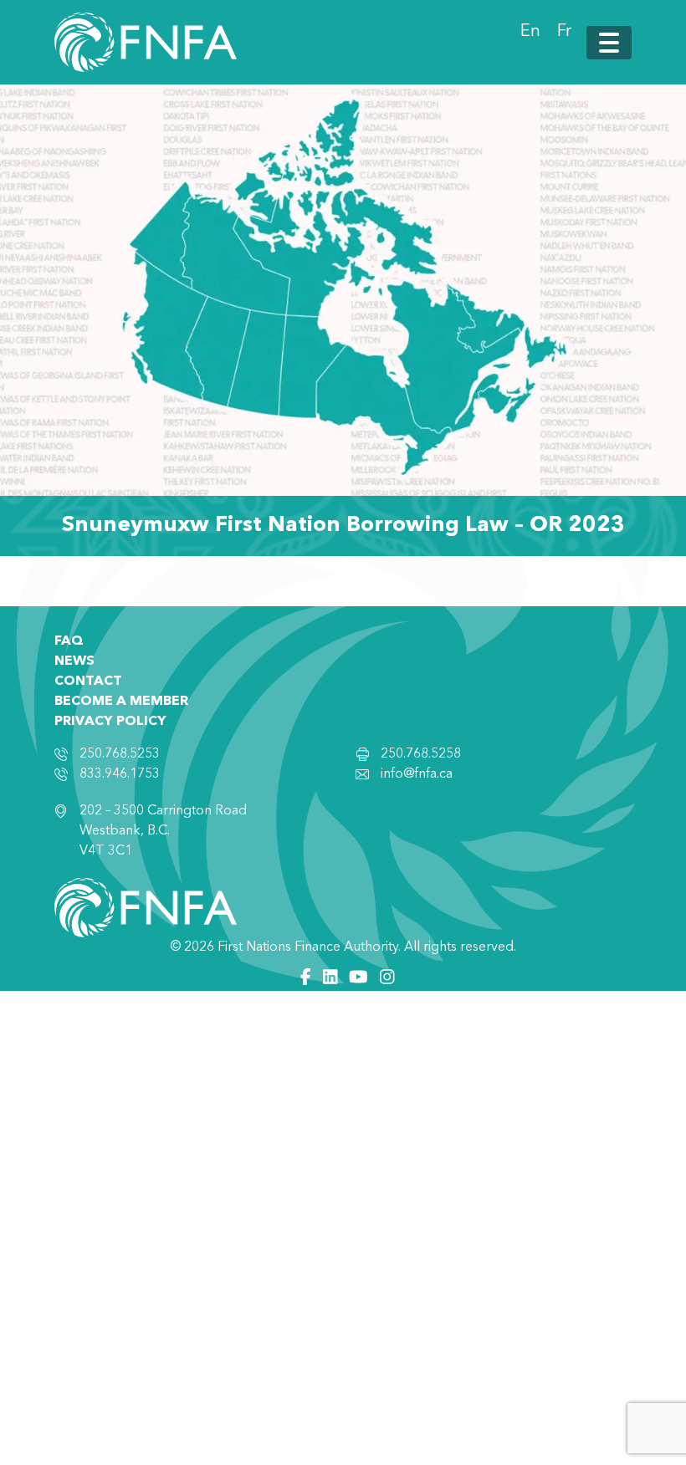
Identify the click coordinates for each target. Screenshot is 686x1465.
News (74, 661)
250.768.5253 (119, 754)
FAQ (69, 641)
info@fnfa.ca (417, 774)
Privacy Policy (110, 721)
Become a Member (121, 701)
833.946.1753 (119, 774)
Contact (88, 681)
